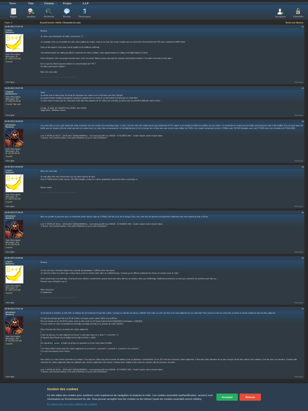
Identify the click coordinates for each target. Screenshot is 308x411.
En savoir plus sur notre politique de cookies (72, 404)
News (12, 3)
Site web (17, 104)
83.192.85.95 (14, 153)
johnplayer (11, 125)
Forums (49, 3)
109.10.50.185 (14, 58)
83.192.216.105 (15, 341)
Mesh (58, 23)
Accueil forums (47, 23)
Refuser (250, 397)
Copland (10, 92)
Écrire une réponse (294, 23)
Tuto (31, 3)
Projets (67, 3)
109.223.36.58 (14, 101)
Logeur (9, 30)
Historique (298, 82)
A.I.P (85, 3)
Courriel (9, 62)
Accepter (227, 397)
